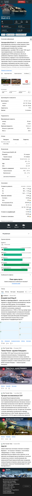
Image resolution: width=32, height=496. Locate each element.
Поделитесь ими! (16, 283)
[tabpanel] (16, 165)
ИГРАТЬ (21, 2)
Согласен (26, 486)
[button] (31, 39)
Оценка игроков (18, 73)
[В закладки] (9, 388)
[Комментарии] (6, 388)
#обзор (23, 341)
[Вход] (30, 1)
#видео (3, 386)
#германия (7, 341)
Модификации (6, 233)
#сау (2, 341)
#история (28, 341)
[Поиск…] (27, 1)
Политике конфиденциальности (8, 492)
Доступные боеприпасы (9, 176)
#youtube (8, 386)
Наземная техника (15, 341)
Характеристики (8, 73)
